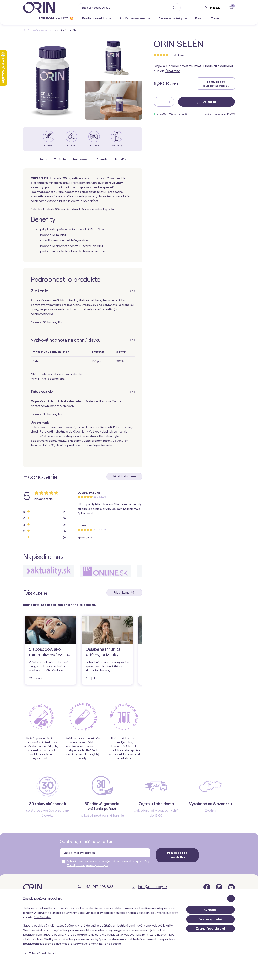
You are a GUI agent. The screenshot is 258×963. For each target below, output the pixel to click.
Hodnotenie (81, 159)
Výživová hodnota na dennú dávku (66, 339)
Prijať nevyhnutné (210, 919)
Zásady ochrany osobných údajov (87, 865)
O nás (215, 18)
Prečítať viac (42, 917)
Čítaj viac (35, 678)
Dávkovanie (42, 391)
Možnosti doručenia (215, 114)
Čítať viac (172, 71)
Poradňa (120, 159)
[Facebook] (207, 887)
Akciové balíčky (170, 18)
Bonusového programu (217, 85)
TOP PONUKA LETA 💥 (56, 18)
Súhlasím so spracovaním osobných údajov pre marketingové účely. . (108, 863)
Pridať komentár (124, 592)
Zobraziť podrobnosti (42, 953)
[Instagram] (219, 887)
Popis (43, 159)
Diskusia (102, 159)
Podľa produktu (94, 18)
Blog (198, 18)
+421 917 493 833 (98, 887)
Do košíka (209, 101)
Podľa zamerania (132, 18)
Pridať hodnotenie (124, 476)
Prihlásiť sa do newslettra (177, 855)
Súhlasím (210, 909)
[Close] (231, 898)
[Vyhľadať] (175, 7)
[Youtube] (231, 887)
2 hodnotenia (177, 55)
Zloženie (60, 159)
